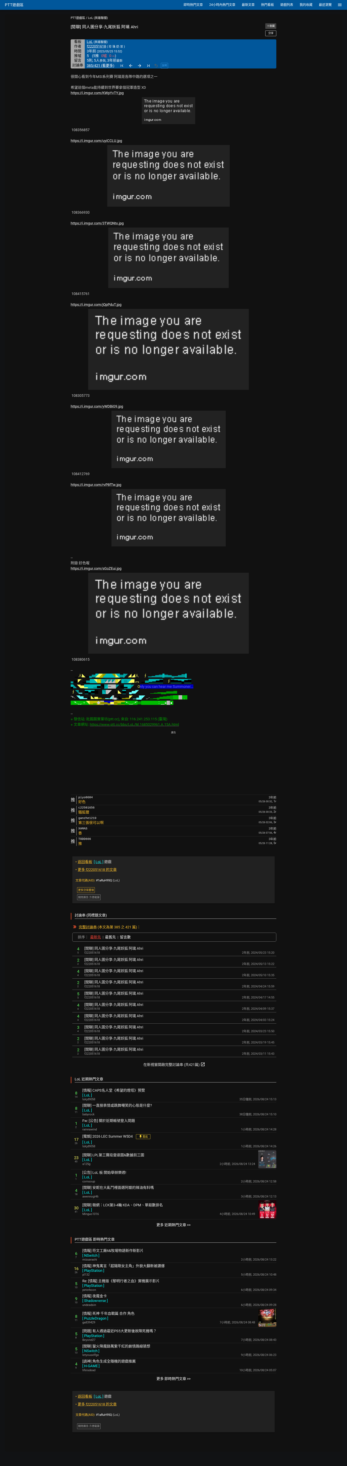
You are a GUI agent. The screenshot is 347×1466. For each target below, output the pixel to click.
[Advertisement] (173, 763)
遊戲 (93, 862)
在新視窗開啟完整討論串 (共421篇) (174, 1064)
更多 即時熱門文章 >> (173, 1379)
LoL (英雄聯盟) (98, 18)
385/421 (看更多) (100, 65)
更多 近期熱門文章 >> (173, 1225)
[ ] (87, 1095)
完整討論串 (88, 927)
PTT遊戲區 (78, 18)
